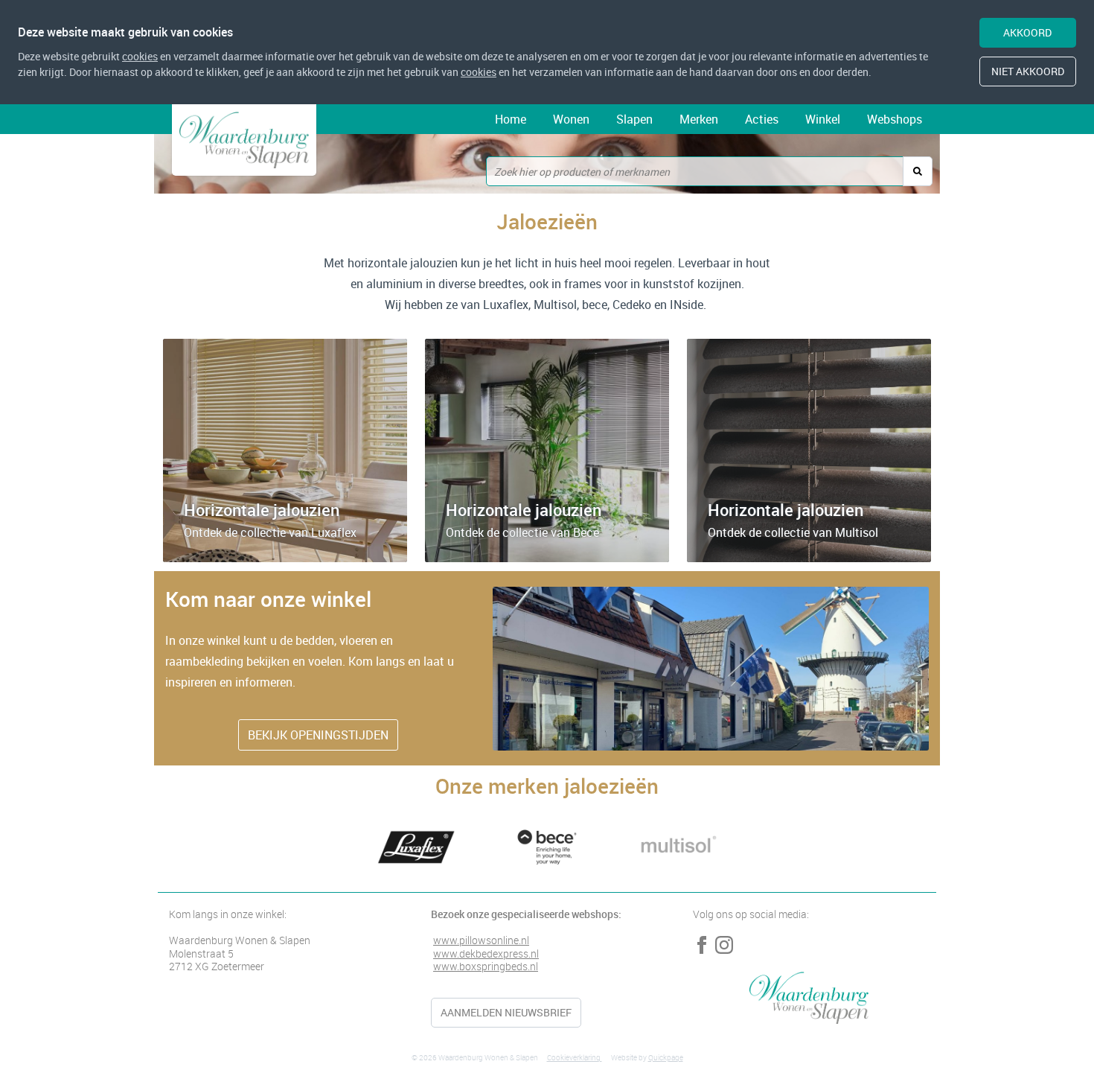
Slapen (634, 119)
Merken (698, 119)
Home (510, 119)
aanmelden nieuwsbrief (506, 1012)
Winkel (822, 119)
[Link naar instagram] (724, 945)
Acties (761, 119)
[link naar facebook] (702, 945)
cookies (140, 56)
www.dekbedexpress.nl (486, 953)
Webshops (894, 119)
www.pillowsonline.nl (481, 940)
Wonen (571, 119)
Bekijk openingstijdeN (318, 735)
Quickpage (665, 1058)
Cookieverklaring (574, 1058)
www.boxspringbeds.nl (485, 966)
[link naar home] (244, 140)
